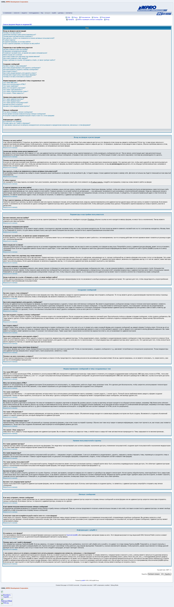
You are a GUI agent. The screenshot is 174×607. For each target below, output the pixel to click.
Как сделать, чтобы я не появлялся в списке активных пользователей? (29, 38)
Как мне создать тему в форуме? (15, 66)
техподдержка (34, 13)
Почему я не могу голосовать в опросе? (17, 77)
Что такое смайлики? (10, 86)
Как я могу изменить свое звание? (15, 58)
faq (42, 13)
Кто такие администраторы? (13, 99)
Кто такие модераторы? (12, 101)
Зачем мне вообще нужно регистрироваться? (19, 35)
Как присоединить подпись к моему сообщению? (20, 69)
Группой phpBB (72, 535)
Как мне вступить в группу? (13, 104)
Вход (107, 19)
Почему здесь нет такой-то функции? (16, 123)
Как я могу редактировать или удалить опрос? (20, 73)
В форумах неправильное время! (15, 51)
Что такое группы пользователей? (15, 103)
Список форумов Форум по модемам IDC (17, 24)
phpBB (83, 580)
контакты (69, 13)
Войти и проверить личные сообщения (90, 19)
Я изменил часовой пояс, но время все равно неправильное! (25, 53)
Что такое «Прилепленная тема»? (15, 91)
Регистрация (106, 17)
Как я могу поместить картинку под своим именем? (21, 56)
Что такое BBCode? (10, 82)
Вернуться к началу (10, 148)
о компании (7, 13)
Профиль (71, 19)
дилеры (61, 13)
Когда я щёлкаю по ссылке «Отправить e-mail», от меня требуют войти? (29, 60)
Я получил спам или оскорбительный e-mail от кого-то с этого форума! (28, 116)
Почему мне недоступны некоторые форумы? (20, 75)
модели (24, 13)
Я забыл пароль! (9, 40)
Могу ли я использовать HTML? (14, 84)
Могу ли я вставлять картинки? (14, 88)
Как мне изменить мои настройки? (15, 49)
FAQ (68, 17)
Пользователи (85, 17)
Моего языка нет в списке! (12, 55)
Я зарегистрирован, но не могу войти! (16, 42)
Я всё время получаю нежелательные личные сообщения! (24, 114)
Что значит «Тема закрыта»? (13, 93)
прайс (54, 13)
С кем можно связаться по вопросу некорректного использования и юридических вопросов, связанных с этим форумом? (47, 125)
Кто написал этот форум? (12, 121)
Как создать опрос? (10, 71)
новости (16, 13)
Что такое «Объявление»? (13, 90)
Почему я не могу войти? (12, 33)
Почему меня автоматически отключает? (18, 36)
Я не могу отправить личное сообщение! (18, 112)
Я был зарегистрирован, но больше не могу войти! (21, 43)
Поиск (76, 17)
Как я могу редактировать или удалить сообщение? (22, 68)
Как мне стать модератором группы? (16, 106)
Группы (96, 17)
